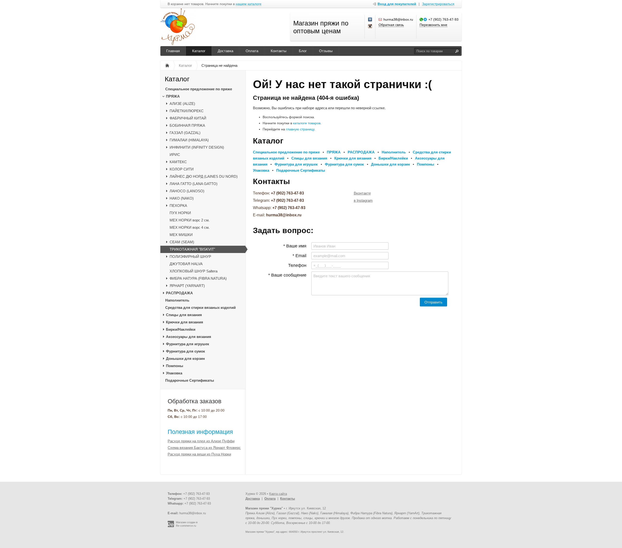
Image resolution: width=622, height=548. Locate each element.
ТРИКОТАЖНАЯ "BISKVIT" (192, 249)
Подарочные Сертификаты (189, 380)
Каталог (198, 51)
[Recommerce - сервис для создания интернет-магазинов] (171, 526)
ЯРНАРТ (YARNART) (187, 286)
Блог (303, 51)
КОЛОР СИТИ (182, 169)
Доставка (225, 51)
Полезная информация (200, 431)
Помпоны (174, 366)
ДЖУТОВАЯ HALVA (186, 264)
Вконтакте (362, 193)
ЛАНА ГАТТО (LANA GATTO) (193, 184)
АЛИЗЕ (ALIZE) (182, 103)
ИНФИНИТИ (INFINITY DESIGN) (197, 147)
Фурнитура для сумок (185, 351)
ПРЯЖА (173, 96)
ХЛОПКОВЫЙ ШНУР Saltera (193, 271)
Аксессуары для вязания (188, 337)
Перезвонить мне (433, 25)
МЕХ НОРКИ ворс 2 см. (189, 220)
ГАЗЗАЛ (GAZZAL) (185, 133)
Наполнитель (177, 300)
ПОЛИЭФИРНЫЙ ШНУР (190, 256)
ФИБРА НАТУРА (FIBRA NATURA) (198, 278)
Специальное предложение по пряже (198, 89)
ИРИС (175, 154)
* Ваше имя (294, 246)
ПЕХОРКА (178, 205)
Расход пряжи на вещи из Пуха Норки (199, 454)
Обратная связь (391, 25)
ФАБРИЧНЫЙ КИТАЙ (188, 118)
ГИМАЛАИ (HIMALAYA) (189, 140)
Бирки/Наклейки (180, 329)
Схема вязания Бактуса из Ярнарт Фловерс (204, 448)
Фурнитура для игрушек (187, 344)
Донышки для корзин (185, 358)
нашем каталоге (248, 4)
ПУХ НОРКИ (180, 213)
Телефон (297, 265)
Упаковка (174, 373)
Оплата (252, 51)
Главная (173, 51)
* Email (299, 255)
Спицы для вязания (184, 315)
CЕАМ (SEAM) (182, 242)
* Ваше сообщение (287, 275)
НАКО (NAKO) (182, 198)
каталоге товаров (306, 123)
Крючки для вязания (184, 322)
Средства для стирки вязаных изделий (200, 307)
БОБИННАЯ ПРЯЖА (187, 125)
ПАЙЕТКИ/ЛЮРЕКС (187, 111)
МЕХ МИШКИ (181, 235)
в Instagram (363, 200)
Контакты (278, 51)
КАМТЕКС (178, 162)
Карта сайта (278, 494)
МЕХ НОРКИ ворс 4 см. (189, 227)
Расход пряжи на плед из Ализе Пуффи (201, 441)
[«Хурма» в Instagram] (370, 26)
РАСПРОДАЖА (179, 293)
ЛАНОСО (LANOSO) (187, 191)
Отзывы (326, 51)
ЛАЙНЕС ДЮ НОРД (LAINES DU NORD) (204, 176)
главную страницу (300, 129)
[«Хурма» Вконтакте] (370, 19)
